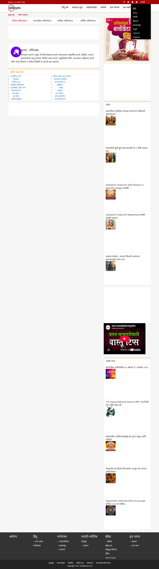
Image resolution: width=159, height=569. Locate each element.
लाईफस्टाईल (91, 7)
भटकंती (62, 549)
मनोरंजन (62, 536)
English (136, 37)
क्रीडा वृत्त (108, 545)
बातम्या (134, 541)
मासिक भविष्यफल (65, 21)
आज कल (135, 545)
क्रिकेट (109, 541)
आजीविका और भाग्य (18, 87)
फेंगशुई (83, 541)
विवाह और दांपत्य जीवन (62, 76)
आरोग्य (103, 7)
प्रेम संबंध (16, 93)
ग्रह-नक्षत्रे (126, 7)
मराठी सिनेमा (64, 541)
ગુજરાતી (136, 33)
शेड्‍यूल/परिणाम (111, 549)
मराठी (135, 16)
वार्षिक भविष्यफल (88, 21)
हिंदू (35, 536)
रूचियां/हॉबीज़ (16, 99)
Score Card (110, 557)
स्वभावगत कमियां (60, 79)
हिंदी (134, 8)
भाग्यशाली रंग (16, 90)
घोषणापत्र (90, 563)
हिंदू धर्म (65, 7)
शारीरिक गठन (16, 76)
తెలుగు (135, 20)
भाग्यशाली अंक (59, 99)
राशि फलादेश (23, 14)
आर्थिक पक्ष (16, 82)
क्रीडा (108, 536)
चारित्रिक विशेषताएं (17, 84)
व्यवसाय (16, 79)
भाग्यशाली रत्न (60, 82)
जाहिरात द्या (80, 563)
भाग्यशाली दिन (60, 96)
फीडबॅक (70, 563)
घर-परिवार (59, 93)
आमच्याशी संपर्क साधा (103, 563)
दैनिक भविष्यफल (19, 21)
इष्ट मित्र (16, 96)
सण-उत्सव (39, 541)
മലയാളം (137, 24)
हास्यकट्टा (62, 545)
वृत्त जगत (135, 536)
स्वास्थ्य (60, 90)
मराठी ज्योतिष (89, 536)
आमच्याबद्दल (61, 563)
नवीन (108, 104)
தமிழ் (135, 12)
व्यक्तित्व (60, 84)
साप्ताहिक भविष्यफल (42, 21)
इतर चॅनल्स (114, 7)
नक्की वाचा (110, 360)
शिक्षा (61, 87)
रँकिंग (107, 553)
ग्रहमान (85, 545)
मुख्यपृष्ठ (51, 563)
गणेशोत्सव (37, 545)
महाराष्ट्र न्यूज (77, 7)
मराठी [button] (142, 2)
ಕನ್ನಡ (135, 29)
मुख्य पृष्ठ (11, 14)
